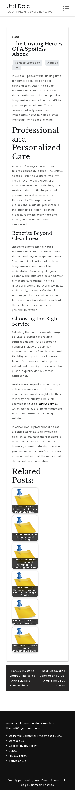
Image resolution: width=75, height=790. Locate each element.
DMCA (13, 751)
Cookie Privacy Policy (23, 746)
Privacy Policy (18, 756)
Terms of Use (18, 761)
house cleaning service (42, 404)
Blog (15, 37)
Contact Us (16, 741)
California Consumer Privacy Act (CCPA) (36, 736)
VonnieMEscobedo (27, 63)
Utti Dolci (19, 6)
